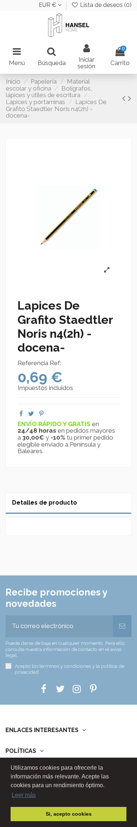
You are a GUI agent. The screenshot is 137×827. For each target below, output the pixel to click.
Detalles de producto (44, 502)
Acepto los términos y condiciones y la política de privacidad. (69, 669)
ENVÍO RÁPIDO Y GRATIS (55, 424)
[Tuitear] (31, 413)
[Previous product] (125, 98)
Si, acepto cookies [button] (69, 814)
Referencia (33, 363)
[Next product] (129, 98)
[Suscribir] (122, 626)
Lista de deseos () (105, 4)
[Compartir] (21, 413)
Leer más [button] (24, 795)
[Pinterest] (41, 413)
